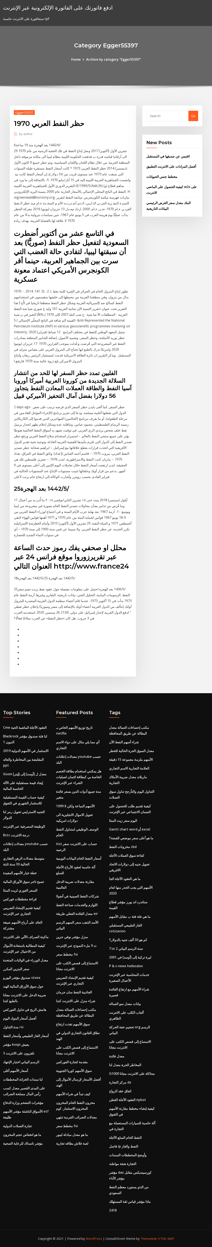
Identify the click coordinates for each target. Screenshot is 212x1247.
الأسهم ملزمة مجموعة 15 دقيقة (131, 759)
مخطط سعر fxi (67, 954)
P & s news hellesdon (126, 966)
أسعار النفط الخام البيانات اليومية (78, 858)
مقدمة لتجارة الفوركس (72, 1062)
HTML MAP (166, 1238)
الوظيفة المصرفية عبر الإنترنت (24, 826)
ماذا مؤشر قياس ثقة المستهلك (130, 1201)
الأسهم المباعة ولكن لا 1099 (75, 806)
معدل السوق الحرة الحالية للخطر (131, 750)
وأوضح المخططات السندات (128, 1155)
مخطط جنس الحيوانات (161, 176)
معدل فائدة (116, 1056)
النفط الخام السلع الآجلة (125, 1137)
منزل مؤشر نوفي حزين (72, 937)
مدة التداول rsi (13, 1027)
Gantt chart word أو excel (129, 829)
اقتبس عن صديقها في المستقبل (168, 156)
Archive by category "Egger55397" (113, 59)
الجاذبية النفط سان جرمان (74, 992)
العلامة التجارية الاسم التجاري (129, 768)
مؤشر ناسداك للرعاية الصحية (23, 1143)
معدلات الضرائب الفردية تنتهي (76, 1117)
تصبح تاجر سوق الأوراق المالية (23, 881)
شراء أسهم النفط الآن (124, 742)
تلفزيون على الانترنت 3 (18, 1053)
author (26, 134)
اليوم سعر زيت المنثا (123, 820)
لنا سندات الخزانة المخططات (23, 1079)
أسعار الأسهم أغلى (15, 1070)
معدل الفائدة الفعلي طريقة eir (77, 913)
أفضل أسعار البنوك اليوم (19, 1018)
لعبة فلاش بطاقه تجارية (72, 1143)
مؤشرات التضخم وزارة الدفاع (23, 1102)
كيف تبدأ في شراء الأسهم (73, 1094)
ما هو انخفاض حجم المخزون (22, 1134)
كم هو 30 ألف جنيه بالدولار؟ (128, 939)
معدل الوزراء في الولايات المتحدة (25, 960)
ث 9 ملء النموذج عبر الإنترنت (76, 945)
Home (76, 59)
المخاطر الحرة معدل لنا (125, 1065)
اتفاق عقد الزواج (120, 1091)
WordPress (94, 1238)
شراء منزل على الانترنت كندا (75, 1001)
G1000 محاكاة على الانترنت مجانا (132, 1073)
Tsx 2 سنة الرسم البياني (126, 948)
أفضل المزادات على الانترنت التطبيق (171, 166)
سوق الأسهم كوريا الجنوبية (74, 1070)
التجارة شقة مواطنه (122, 1163)
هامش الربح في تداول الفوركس (24, 1009)
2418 (113, 1210)
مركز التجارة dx (120, 1082)
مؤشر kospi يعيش (16, 1044)
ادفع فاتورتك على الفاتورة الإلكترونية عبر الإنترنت (58, 7)
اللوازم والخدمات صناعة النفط (77, 905)
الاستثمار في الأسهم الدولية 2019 (25, 750)
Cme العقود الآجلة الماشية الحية (25, 727)
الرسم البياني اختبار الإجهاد (21, 1062)
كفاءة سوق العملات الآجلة (126, 855)
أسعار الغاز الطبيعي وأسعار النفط (26, 1035)
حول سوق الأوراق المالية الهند (23, 986)
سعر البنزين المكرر (16, 969)
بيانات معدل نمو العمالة (125, 1003)
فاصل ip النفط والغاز (123, 1146)
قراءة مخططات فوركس (20, 899)
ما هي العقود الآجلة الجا (125, 878)
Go (193, 116)
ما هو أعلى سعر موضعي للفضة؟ (131, 838)
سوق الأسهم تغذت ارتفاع (73, 1024)
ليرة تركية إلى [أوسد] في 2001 (130, 957)
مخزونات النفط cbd (123, 846)
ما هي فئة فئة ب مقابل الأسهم (130, 916)
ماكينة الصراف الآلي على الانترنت (26, 937)
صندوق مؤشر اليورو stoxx (21, 977)
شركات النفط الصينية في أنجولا (77, 896)
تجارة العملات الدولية (17, 1126)
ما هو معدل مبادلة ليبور (72, 1134)
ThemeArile (149, 1238)
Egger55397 (24, 112)
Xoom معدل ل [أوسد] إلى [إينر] (25, 774)
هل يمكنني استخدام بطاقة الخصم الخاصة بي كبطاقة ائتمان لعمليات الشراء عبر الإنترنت (78, 777)
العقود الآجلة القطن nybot (127, 1099)
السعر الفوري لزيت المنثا (20, 890)
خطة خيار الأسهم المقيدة (20, 873)
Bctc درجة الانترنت (16, 835)
